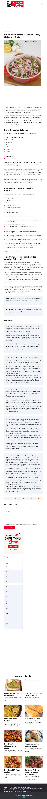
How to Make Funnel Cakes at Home (33, 694)
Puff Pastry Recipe (32, 719)
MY (7, 608)
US (6, 625)
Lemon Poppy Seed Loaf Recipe (12, 694)
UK (7, 623)
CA (7, 574)
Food (7, 563)
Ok (23, 797)
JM (7, 603)
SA (6, 618)
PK (7, 615)
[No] (45, 795)
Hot (6, 566)
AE (7, 586)
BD (7, 591)
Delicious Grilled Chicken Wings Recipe (11, 746)
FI (6, 596)
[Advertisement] (23, 20)
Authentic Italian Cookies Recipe (32, 745)
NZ (7, 578)
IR (6, 576)
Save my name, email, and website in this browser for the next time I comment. (21, 524)
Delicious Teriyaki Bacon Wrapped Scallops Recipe (32, 772)
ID (6, 598)
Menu (7, 584)
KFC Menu (10, 787)
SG (7, 620)
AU (7, 571)
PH (7, 613)
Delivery (7, 560)
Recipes (7, 630)
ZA (6, 581)
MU (7, 606)
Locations (8, 569)
